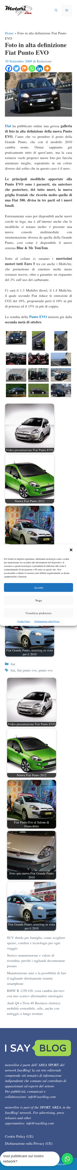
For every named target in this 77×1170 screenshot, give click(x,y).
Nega (38, 600)
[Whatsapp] (31, 68)
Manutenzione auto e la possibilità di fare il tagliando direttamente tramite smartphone (36, 978)
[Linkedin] (39, 68)
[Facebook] (8, 68)
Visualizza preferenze (38, 613)
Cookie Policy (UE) (19, 1136)
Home (9, 33)
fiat (13, 663)
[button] (71, 550)
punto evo (46, 670)
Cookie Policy (23, 621)
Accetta (38, 587)
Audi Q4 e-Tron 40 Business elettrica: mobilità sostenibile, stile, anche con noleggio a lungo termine (34, 1008)
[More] (47, 68)
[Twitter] (16, 68)
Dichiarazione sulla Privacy (47, 621)
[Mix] (24, 68)
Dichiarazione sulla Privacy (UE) (29, 1143)
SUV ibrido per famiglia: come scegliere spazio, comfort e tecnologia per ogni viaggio (36, 942)
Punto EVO (38, 316)
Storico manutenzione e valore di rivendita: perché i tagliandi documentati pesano (36, 960)
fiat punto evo (27, 670)
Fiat (8, 125)
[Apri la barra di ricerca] (56, 10)
